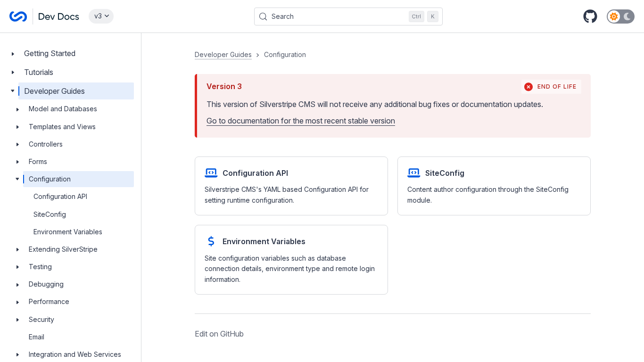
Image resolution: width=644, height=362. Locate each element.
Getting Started (49, 53)
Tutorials (38, 72)
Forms (38, 161)
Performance (49, 301)
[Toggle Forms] (17, 162)
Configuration (50, 179)
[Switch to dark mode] (621, 16)
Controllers (46, 144)
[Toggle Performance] (17, 302)
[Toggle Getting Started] (12, 53)
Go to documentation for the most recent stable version (300, 120)
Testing (40, 267)
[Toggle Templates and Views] (17, 127)
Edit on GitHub (219, 333)
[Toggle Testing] (17, 267)
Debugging (46, 284)
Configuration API (60, 196)
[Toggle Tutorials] (12, 72)
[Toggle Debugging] (17, 284)
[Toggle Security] (17, 320)
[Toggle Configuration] (17, 179)
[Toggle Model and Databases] (17, 109)
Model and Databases (63, 109)
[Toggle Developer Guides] (12, 91)
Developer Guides (54, 91)
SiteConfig (49, 214)
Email (36, 337)
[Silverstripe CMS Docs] (44, 16)
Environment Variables (67, 232)
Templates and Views (62, 127)
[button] (392, 195)
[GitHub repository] (590, 16)
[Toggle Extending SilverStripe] (17, 249)
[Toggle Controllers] (17, 144)
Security (41, 319)
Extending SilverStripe (63, 249)
